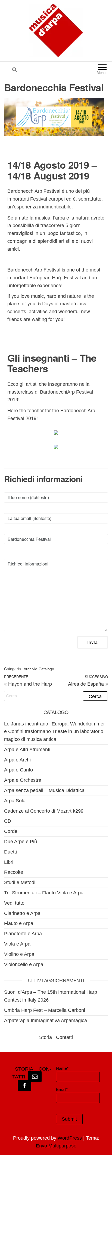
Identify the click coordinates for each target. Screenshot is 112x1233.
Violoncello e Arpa (23, 964)
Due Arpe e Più (20, 841)
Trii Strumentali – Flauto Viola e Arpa (43, 892)
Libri (8, 862)
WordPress (70, 1138)
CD (7, 821)
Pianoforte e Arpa (23, 933)
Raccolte (13, 872)
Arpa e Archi (17, 760)
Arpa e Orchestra (22, 780)
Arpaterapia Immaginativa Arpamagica (45, 1020)
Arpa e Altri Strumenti (27, 749)
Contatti (64, 1037)
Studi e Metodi (19, 882)
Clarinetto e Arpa (22, 913)
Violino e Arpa (19, 954)
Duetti (10, 852)
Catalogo (46, 669)
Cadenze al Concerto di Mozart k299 (43, 811)
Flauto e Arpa (18, 923)
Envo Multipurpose (56, 1146)
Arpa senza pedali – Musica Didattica (44, 790)
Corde (10, 831)
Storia (45, 1037)
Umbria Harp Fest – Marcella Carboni (44, 1010)
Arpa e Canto (18, 770)
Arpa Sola (15, 800)
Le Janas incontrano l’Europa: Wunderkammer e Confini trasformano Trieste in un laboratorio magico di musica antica (54, 731)
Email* (62, 1089)
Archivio (30, 669)
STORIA (24, 1069)
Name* (62, 1068)
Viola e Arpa (17, 944)
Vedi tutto (14, 903)
